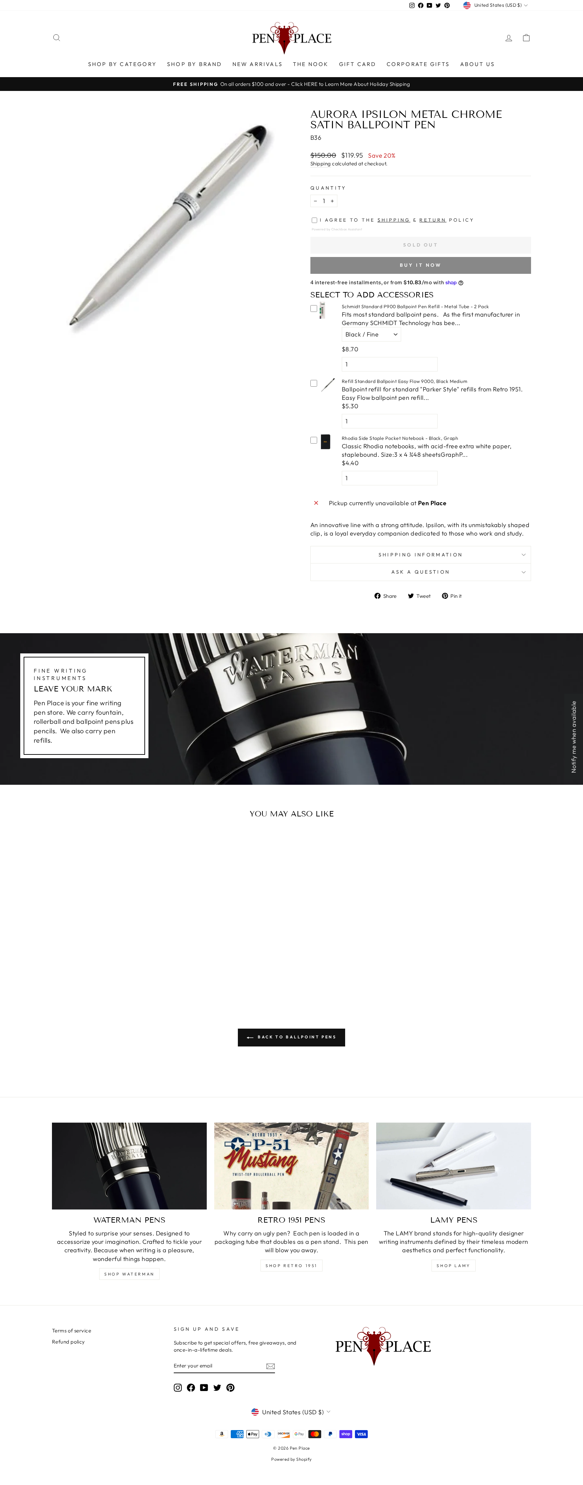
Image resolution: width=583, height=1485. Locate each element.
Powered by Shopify (291, 1459)
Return (432, 220)
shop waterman (129, 1274)
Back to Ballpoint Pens (296, 1036)
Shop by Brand (194, 64)
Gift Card (358, 64)
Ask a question (420, 572)
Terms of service (71, 1330)
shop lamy (453, 1265)
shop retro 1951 (291, 1265)
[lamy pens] (453, 1166)
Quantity (328, 188)
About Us (477, 64)
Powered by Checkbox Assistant (337, 229)
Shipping (320, 163)
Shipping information (421, 555)
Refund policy (68, 1341)
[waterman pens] (129, 1166)
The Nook (311, 64)
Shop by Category (122, 64)
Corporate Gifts (418, 64)
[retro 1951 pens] (291, 1166)
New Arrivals (257, 64)
